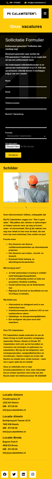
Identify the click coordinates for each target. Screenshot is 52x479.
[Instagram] (32, 474)
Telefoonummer (12, 103)
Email (7, 92)
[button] (45, 13)
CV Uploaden (11, 144)
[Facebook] (4, 474)
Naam (7, 81)
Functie (8, 133)
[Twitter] (14, 474)
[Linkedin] (23, 474)
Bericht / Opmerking (14, 114)
